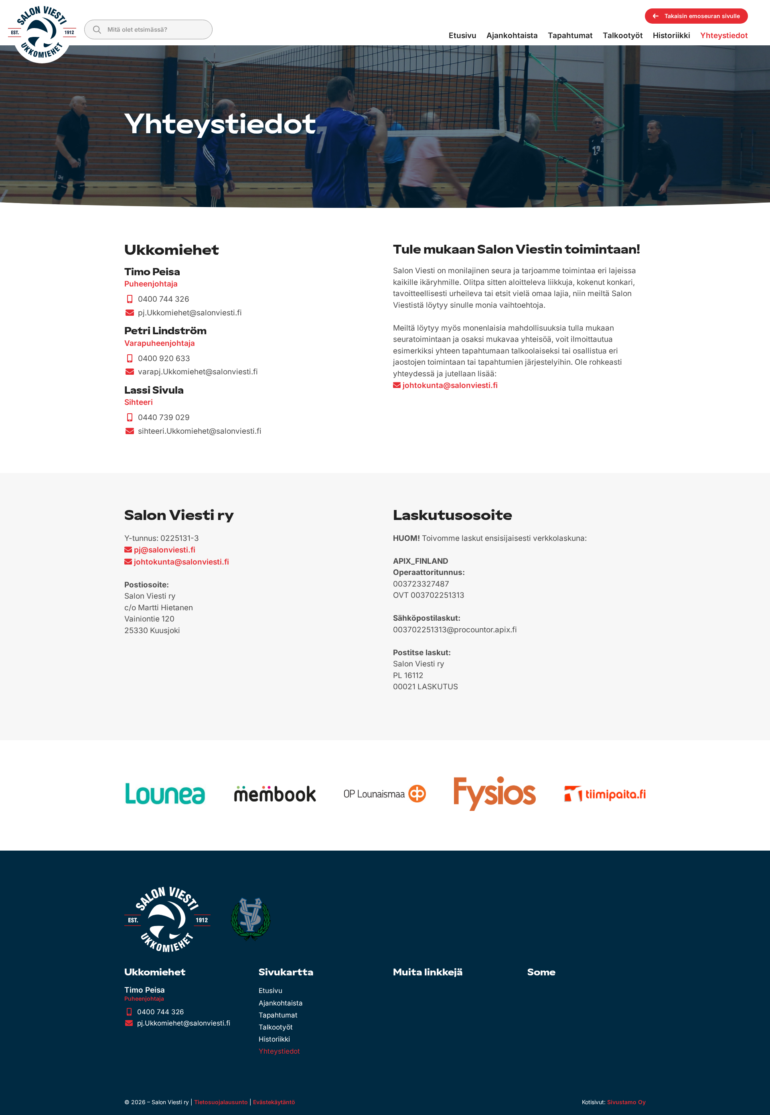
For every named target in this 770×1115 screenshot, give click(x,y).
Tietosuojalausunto (221, 1102)
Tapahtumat (278, 1015)
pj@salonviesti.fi (164, 549)
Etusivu (270, 991)
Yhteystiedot (279, 1051)
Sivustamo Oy (626, 1102)
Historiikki (274, 1039)
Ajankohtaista (281, 1003)
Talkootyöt (276, 1027)
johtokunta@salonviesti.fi (450, 385)
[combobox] (148, 29)
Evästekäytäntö (274, 1102)
